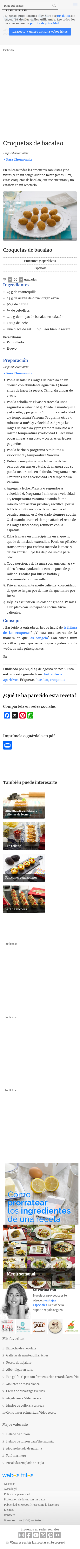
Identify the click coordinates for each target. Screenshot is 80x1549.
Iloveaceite (7, 1326)
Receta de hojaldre (18, 1362)
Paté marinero (16, 1456)
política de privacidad (44, 23)
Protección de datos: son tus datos (24, 1499)
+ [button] (21, 279)
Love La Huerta (71, 1326)
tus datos (63, 16)
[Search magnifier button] (54, 5)
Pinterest (50, 1535)
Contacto (9, 1515)
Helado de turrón (18, 1434)
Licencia (9, 1509)
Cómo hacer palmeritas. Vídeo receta (31, 1412)
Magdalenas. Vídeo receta (23, 1398)
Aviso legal (10, 1488)
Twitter (43, 1535)
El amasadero (39, 1326)
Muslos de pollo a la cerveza (25, 1405)
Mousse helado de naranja (24, 1448)
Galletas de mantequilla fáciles (27, 1355)
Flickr (57, 1535)
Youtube (36, 1535)
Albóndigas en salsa (19, 1369)
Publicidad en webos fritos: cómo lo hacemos (31, 1504)
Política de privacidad (17, 1494)
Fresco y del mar (23, 1326)
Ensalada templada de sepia (25, 1463)
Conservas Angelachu (55, 1326)
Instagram (21, 1535)
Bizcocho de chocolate (21, 1348)
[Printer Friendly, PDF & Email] (7, 748)
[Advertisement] (40, 92)
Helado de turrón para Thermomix (30, 1441)
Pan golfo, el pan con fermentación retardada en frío (42, 1377)
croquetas (57, 680)
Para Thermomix (19, 159)
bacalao (42, 680)
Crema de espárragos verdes (25, 1391)
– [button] (10, 279)
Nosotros (9, 1483)
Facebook (29, 1535)
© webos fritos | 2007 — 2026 (22, 1520)
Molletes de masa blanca (23, 1384)
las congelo (39, 638)
